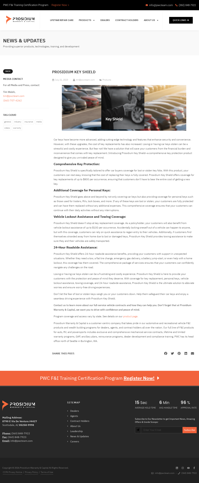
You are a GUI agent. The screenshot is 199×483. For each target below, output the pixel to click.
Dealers (105, 20)
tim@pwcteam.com (13, 96)
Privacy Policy (31, 472)
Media (39, 121)
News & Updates (79, 436)
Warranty (17, 127)
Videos (7, 127)
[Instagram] (182, 467)
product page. (130, 316)
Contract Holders (126, 20)
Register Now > (60, 5)
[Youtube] (188, 467)
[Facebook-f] (194, 467)
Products (85, 20)
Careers (74, 441)
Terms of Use (47, 472)
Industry (17, 121)
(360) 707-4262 (12, 100)
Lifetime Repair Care (61, 20)
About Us (149, 20)
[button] (165, 353)
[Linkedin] (176, 467)
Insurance (28, 121)
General (7, 121)
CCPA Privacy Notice (12, 472)
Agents (74, 416)
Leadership (76, 431)
